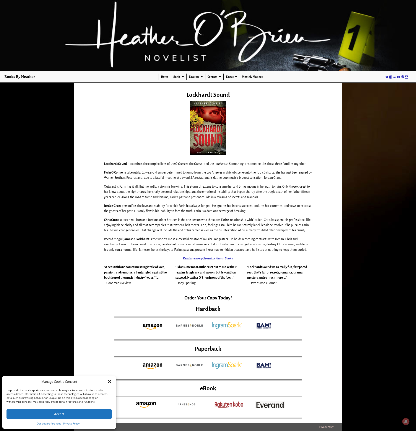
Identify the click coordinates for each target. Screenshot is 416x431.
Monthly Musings (252, 76)
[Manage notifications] (405, 421)
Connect (212, 76)
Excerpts (194, 76)
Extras (230, 76)
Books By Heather (19, 76)
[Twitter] (387, 76)
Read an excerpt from (208, 258)
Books (176, 76)
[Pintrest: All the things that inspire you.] (402, 76)
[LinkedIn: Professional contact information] (394, 76)
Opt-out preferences (49, 423)
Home (165, 76)
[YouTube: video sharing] (398, 76)
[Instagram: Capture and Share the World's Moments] (406, 76)
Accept (59, 414)
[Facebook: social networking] (391, 76)
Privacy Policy (71, 423)
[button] (109, 381)
